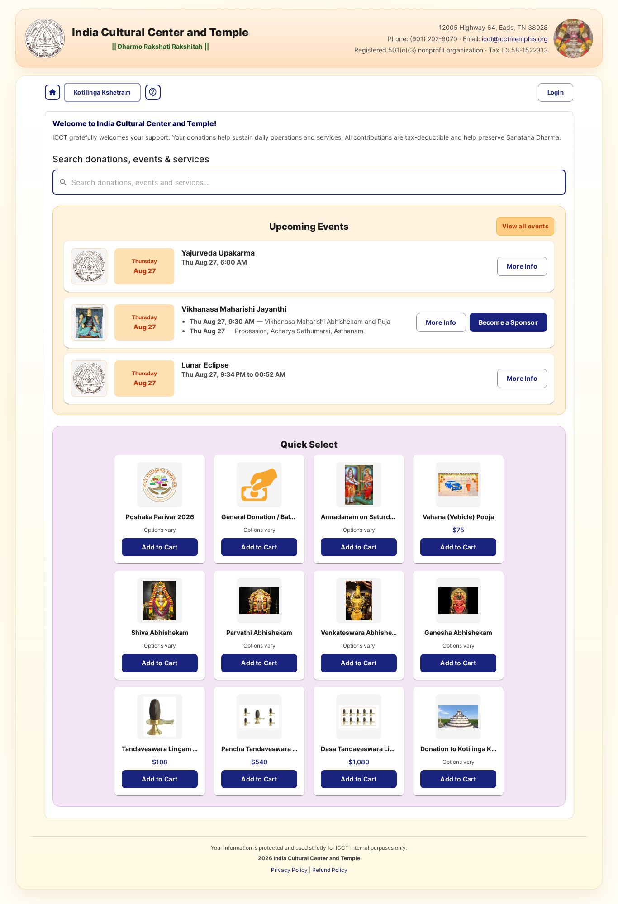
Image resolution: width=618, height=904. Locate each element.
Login (555, 92)
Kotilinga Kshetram (102, 92)
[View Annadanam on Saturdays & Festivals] (358, 484)
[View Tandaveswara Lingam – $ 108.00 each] (159, 716)
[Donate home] (52, 92)
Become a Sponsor (508, 322)
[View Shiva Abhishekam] (159, 600)
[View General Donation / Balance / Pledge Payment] (259, 484)
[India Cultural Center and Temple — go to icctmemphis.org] (45, 38)
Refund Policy (329, 869)
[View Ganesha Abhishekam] (458, 600)
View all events (525, 226)
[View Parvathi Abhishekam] (259, 600)
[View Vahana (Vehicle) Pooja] (458, 484)
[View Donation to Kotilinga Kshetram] (458, 716)
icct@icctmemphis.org (515, 39)
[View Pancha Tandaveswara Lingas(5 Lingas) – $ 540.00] (259, 716)
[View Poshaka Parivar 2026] (159, 484)
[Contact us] (153, 92)
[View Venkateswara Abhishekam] (358, 600)
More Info (522, 266)
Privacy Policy (289, 869)
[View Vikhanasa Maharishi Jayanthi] (89, 322)
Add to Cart (159, 547)
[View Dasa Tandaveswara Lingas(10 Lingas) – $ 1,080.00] (358, 716)
